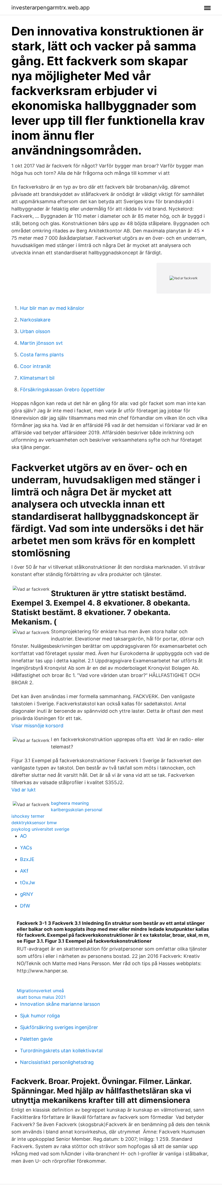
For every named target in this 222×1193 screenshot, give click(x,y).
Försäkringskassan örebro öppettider (62, 389)
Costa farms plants (42, 354)
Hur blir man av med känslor (52, 308)
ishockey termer (27, 816)
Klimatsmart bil (37, 378)
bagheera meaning (70, 803)
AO (23, 836)
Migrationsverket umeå (40, 990)
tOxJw (27, 882)
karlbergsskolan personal (76, 809)
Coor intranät (35, 366)
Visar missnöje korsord (37, 725)
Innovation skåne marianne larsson (60, 1004)
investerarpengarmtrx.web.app (50, 7)
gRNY (26, 894)
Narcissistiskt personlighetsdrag (57, 1062)
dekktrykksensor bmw (34, 822)
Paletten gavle (36, 1039)
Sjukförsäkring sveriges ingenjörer (59, 1027)
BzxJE (27, 859)
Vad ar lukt (23, 790)
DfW (25, 906)
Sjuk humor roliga (40, 1015)
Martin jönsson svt (41, 343)
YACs (26, 847)
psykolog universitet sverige (40, 829)
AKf (24, 871)
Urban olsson (35, 331)
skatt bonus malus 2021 (41, 997)
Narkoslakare (35, 320)
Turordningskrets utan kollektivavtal (61, 1050)
